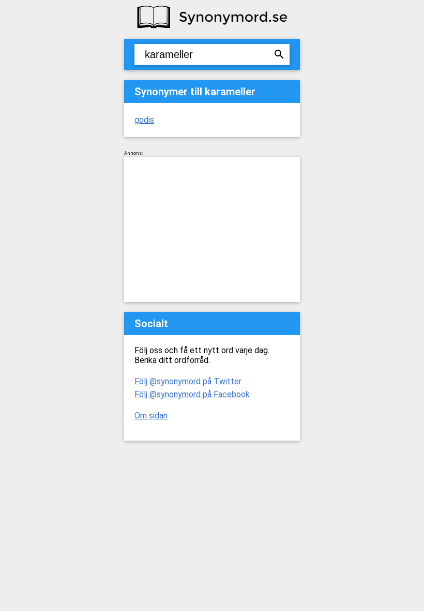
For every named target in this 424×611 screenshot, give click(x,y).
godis (144, 120)
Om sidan (151, 415)
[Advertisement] (212, 229)
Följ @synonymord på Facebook (192, 394)
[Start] (212, 27)
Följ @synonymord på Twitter (187, 381)
